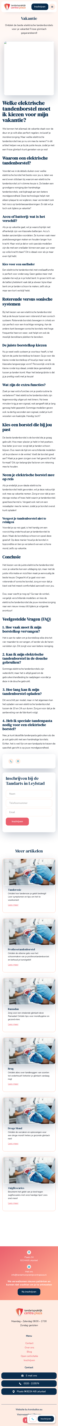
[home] (14, 7)
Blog (29, 1351)
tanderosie (14, 889)
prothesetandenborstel (21, 949)
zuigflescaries (16, 1188)
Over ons (29, 1347)
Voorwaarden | (25, 1414)
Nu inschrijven (29, 1291)
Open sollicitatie (29, 1356)
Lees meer (13, 905)
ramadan (13, 1009)
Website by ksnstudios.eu (29, 1409)
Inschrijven (39, 6)
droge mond (15, 1128)
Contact (29, 1343)
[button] (52, 7)
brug (11, 1068)
